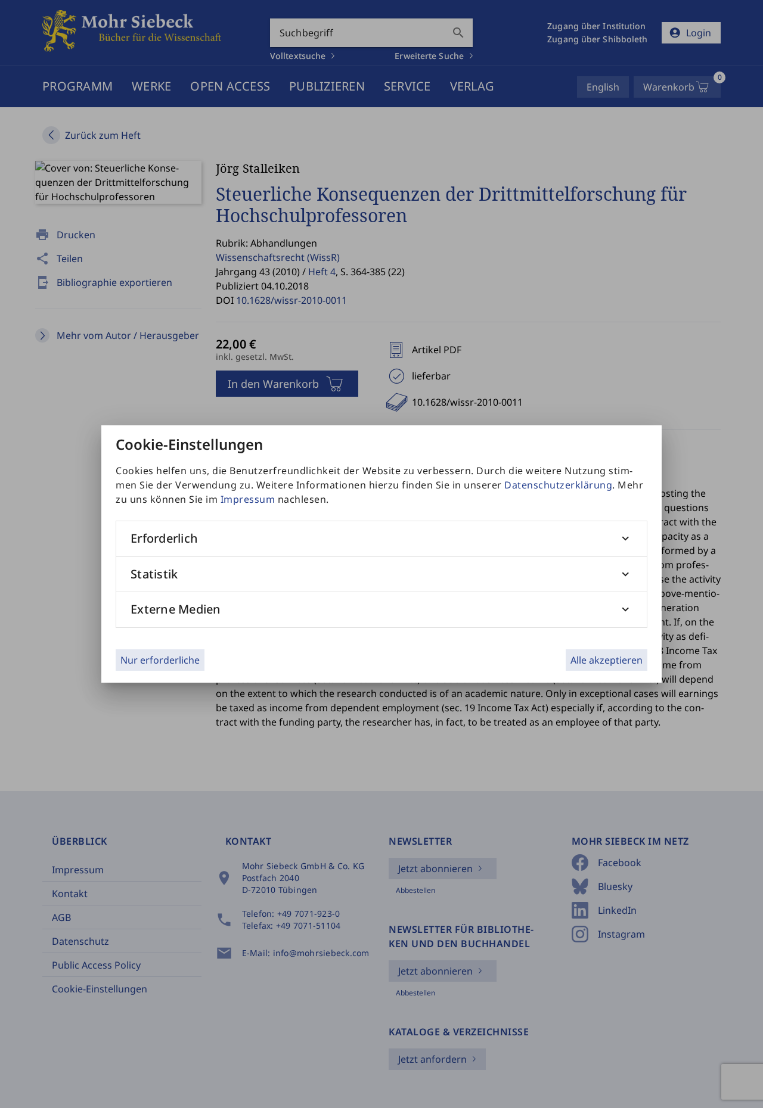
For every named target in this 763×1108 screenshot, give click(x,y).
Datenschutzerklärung (558, 484)
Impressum (248, 499)
